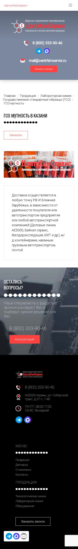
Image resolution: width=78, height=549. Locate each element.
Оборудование (25, 506)
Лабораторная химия (29, 501)
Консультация (24, 339)
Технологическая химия (31, 496)
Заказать (15, 135)
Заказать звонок (44, 69)
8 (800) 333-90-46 (47, 43)
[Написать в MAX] (47, 51)
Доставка (22, 465)
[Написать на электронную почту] (23, 536)
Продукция (22, 460)
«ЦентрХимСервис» (16, 5)
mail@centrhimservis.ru (47, 60)
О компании (23, 469)
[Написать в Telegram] (39, 51)
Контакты (22, 474)
